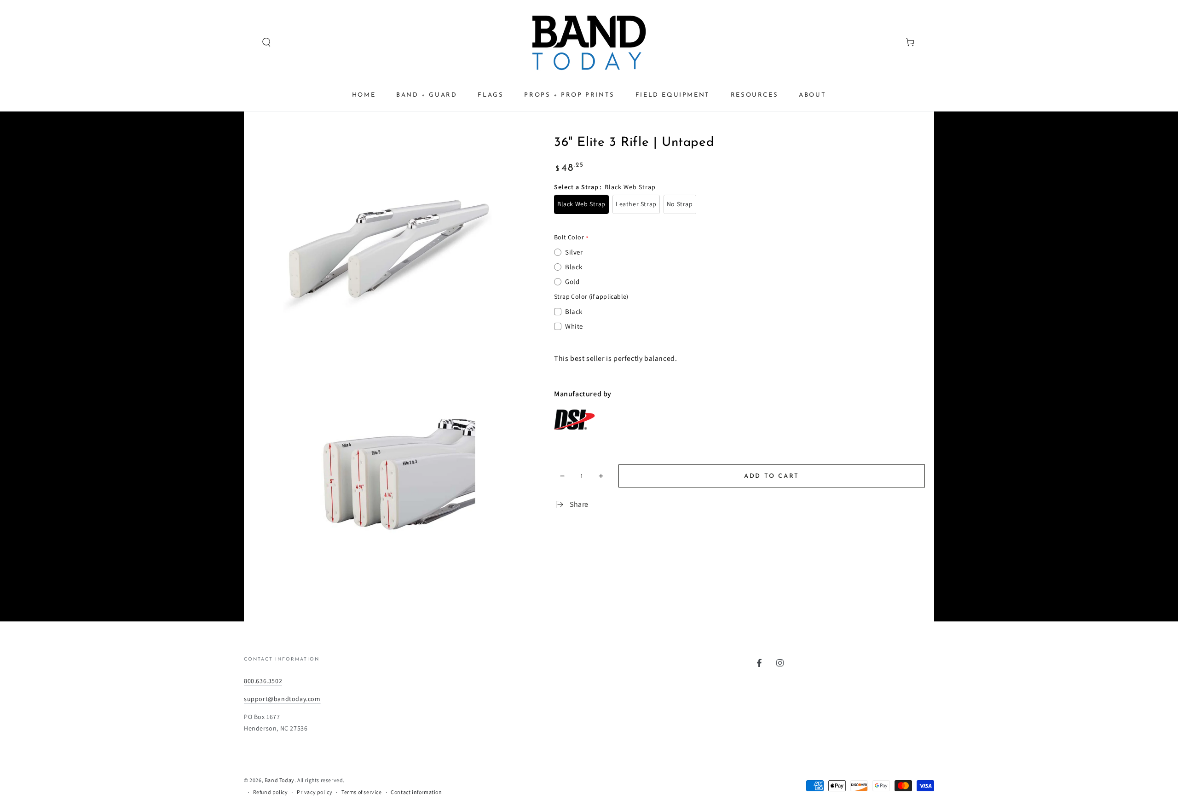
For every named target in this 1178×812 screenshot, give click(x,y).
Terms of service (361, 792)
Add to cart (771, 476)
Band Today (279, 780)
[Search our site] (249, 42)
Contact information (416, 792)
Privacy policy (314, 792)
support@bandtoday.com (282, 699)
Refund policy (270, 792)
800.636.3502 (263, 681)
